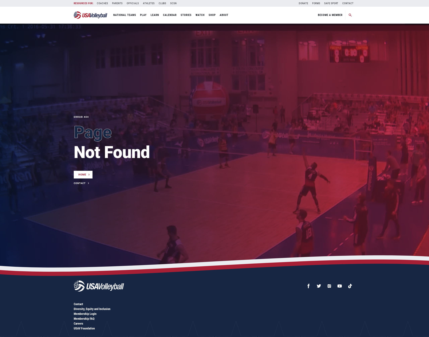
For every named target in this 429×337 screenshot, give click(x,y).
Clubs (162, 3)
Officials (133, 3)
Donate (303, 3)
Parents (117, 3)
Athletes (149, 3)
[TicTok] (350, 286)
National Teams (124, 15)
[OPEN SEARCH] (350, 15)
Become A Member (330, 15)
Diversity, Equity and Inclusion (92, 309)
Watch (200, 15)
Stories (186, 15)
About (224, 15)
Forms (316, 3)
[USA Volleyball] (90, 15)
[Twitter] (319, 286)
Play (143, 15)
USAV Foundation (84, 328)
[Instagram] (329, 286)
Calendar (170, 15)
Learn (155, 15)
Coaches (102, 3)
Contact (348, 3)
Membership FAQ (84, 318)
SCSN (173, 3)
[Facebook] (308, 286)
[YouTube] (339, 286)
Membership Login (85, 314)
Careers (78, 323)
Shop (212, 15)
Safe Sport (331, 3)
